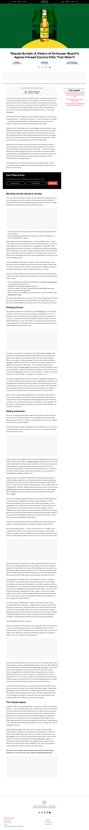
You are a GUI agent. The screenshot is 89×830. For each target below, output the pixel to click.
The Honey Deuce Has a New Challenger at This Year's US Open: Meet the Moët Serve (75, 95)
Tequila (13, 494)
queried (19, 473)
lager (46, 667)
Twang (8, 612)
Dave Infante (17, 64)
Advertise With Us (8, 822)
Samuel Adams (25, 367)
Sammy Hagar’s (43, 288)
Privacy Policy (48, 824)
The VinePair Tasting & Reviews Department (13, 826)
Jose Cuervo (21, 286)
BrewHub (11, 736)
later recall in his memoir (50, 282)
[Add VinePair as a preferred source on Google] (32, 92)
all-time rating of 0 (33, 461)
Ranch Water (41, 739)
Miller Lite (19, 372)
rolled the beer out (11, 489)
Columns (19, 1)
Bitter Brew (10, 362)
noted (7, 321)
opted (15, 672)
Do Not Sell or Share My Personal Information (44, 808)
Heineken (40, 311)
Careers (5, 824)
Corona (26, 238)
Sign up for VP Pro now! (45, 752)
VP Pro (62, 1)
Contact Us (47, 820)
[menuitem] (10, 1)
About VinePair (7, 820)
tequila (37, 128)
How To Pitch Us (49, 822)
